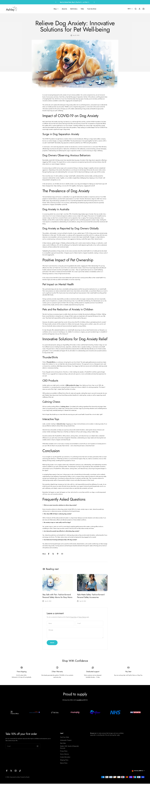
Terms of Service (82, 617)
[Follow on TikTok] (20, 771)
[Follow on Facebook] (7, 771)
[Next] (94, 2)
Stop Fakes (63, 743)
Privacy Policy (73, 617)
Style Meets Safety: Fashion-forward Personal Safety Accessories (91, 596)
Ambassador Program (66, 740)
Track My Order (91, 9)
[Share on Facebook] (48, 554)
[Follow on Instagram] (15, 771)
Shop (55, 9)
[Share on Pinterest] (57, 554)
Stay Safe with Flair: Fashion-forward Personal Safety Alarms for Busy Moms (57, 596)
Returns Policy (63, 763)
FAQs (82, 9)
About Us (64, 9)
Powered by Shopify (24, 777)
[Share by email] (62, 554)
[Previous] (55, 2)
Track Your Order (64, 737)
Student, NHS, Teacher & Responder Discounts (69, 747)
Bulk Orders (73, 9)
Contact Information (65, 757)
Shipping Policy (64, 760)
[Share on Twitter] (53, 554)
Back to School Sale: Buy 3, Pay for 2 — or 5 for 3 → (75, 2)
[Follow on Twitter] (11, 771)
